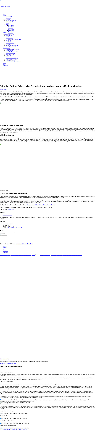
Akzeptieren (2, 363)
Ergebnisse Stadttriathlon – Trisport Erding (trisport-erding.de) (41, 204)
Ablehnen (7, 363)
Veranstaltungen (3, 89)
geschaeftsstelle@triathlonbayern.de (14, 227)
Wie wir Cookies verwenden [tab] (6, 372)
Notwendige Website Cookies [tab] (6, 381)
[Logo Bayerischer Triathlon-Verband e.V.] (5, 6)
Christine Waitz (10, 209)
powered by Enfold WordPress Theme (24, 243)
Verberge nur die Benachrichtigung (19, 429)
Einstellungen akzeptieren (5, 429)
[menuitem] (49, 14)
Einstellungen (13, 363)
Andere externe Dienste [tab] (5, 403)
